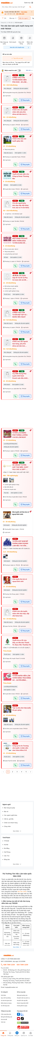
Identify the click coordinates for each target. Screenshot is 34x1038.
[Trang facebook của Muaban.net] (18, 1014)
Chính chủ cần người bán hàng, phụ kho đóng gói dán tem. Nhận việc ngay (20, 345)
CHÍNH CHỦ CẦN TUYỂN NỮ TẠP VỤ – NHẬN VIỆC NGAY (20, 315)
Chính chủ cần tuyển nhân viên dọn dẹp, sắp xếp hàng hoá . (20, 614)
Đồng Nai (7, 859)
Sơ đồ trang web (5, 1005)
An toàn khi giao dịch (6, 1000)
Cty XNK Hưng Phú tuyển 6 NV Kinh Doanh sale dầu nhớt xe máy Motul (19, 377)
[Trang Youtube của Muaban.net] (18, 1019)
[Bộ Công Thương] (23, 1029)
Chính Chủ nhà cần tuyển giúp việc (19, 140)
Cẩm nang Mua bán (6, 1014)
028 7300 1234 (20, 14)
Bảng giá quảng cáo (22, 995)
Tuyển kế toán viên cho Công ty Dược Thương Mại (20, 176)
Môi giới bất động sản (6, 1017)
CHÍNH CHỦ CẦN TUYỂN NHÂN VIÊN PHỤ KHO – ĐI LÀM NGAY (19, 81)
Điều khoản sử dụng (6, 1003)
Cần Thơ (6, 855)
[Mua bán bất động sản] (7, 2)
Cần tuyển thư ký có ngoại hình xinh (19, 580)
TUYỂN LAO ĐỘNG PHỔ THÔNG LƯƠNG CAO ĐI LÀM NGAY (20, 435)
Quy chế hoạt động (6, 998)
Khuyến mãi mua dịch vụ (23, 998)
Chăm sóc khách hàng (10, 822)
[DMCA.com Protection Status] (22, 1023)
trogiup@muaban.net (11, 987)
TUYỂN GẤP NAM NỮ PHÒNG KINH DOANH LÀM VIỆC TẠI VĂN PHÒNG (20, 544)
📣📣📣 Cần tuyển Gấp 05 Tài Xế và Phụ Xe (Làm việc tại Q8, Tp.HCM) (20, 279)
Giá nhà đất (4, 1019)
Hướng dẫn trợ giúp (22, 1005)
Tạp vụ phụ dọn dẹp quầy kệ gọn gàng (21, 709)
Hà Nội (6, 844)
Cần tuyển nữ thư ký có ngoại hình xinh (20, 513)
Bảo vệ (6, 811)
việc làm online (22, 891)
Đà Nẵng (6, 848)
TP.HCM (6, 841)
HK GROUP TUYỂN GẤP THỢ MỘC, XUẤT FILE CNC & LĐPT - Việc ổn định (20, 468)
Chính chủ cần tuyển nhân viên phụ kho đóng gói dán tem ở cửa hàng (19, 113)
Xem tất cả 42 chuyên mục (17, 47)
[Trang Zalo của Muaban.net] (22, 1014)
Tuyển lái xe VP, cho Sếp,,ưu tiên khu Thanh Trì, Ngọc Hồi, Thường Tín (21, 643)
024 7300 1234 (22, 965)
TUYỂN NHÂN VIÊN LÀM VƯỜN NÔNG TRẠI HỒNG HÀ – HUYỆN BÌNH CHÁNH (21, 679)
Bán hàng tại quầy (9, 808)
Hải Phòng (7, 852)
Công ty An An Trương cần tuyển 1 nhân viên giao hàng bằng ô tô (20, 748)
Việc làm (3, 1022)
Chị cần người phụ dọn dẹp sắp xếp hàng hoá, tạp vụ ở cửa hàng (20, 205)
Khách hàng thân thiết (22, 1003)
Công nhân (7, 826)
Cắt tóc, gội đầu (9, 819)
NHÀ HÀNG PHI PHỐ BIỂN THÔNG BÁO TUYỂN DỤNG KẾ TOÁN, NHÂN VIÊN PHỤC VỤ (19, 243)
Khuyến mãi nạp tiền (22, 1000)
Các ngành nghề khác (10, 815)
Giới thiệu (3, 995)
